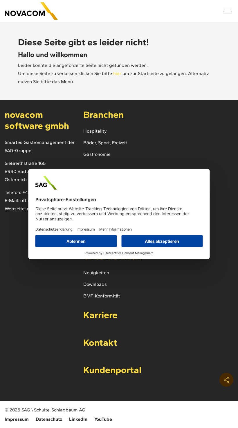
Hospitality (95, 131)
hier (117, 73)
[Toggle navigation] (227, 11)
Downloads (95, 284)
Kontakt (100, 342)
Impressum (17, 419)
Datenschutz (49, 419)
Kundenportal (112, 369)
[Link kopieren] (226, 380)
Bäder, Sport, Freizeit (105, 142)
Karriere (100, 314)
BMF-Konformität (101, 296)
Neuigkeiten (96, 272)
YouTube (103, 419)
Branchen (103, 114)
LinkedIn (78, 419)
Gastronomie (97, 154)
